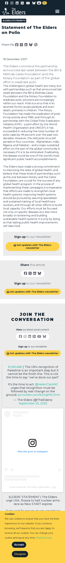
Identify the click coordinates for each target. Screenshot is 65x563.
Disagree (20, 554)
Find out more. (44, 537)
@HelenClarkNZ (46, 384)
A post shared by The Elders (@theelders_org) (32, 487)
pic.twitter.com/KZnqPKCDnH (39, 395)
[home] (16, 11)
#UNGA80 (15, 367)
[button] (57, 11)
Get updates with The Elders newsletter (32, 246)
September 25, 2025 (33, 403)
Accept (19, 544)
